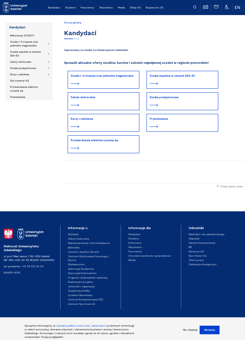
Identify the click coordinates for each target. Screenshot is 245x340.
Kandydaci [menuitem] (54, 7)
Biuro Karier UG (197, 255)
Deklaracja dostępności (202, 264)
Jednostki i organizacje (81, 286)
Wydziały (73, 234)
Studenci (133, 238)
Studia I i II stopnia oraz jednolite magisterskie (24, 43)
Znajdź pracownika (79, 290)
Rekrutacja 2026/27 (22, 35)
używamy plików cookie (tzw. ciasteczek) (80, 325)
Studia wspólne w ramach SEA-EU (25, 53)
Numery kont (12, 272)
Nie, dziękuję (190, 329)
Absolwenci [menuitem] (106, 7)
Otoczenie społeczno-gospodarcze (149, 255)
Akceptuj (209, 329)
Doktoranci (135, 242)
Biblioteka (73, 247)
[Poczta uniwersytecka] (216, 6)
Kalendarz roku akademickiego (207, 234)
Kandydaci (17, 27)
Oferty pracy (196, 260)
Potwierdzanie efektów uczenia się (24, 88)
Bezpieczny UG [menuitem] (154, 7)
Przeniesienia (17, 97)
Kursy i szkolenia (19, 74)
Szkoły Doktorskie (78, 238)
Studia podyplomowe (23, 68)
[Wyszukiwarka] (194, 6)
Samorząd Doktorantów (82, 273)
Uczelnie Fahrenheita (80, 295)
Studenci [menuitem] (70, 7)
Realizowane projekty (80, 282)
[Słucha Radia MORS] (205, 6)
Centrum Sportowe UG (81, 304)
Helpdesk (194, 238)
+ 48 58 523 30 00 (32, 266)
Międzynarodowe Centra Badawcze (89, 243)
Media (132, 260)
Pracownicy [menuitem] (87, 7)
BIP (190, 247)
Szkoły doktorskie (20, 61)
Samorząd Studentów (81, 268)
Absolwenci (135, 247)
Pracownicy (135, 251)
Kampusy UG (196, 251)
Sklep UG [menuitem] (135, 7)
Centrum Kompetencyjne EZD (85, 299)
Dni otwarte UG (19, 80)
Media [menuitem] (121, 7)
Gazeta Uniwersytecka (202, 242)
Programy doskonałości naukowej (87, 277)
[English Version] (237, 7)
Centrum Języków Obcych (83, 251)
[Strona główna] (15, 7)
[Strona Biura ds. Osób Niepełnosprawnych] (227, 6)
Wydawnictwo (76, 264)
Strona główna (72, 22)
